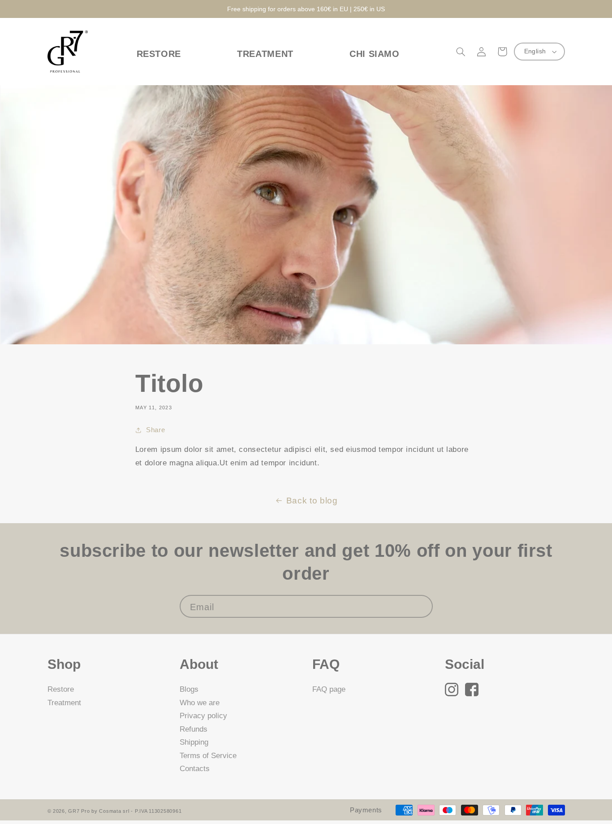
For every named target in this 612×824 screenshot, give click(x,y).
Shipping (194, 742)
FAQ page (328, 689)
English (535, 51)
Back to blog (312, 500)
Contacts (195, 768)
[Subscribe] (421, 606)
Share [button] (155, 430)
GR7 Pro (79, 811)
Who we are (200, 702)
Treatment (64, 702)
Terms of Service (208, 755)
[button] (461, 51)
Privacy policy (203, 715)
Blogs (189, 689)
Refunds (193, 729)
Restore (60, 689)
